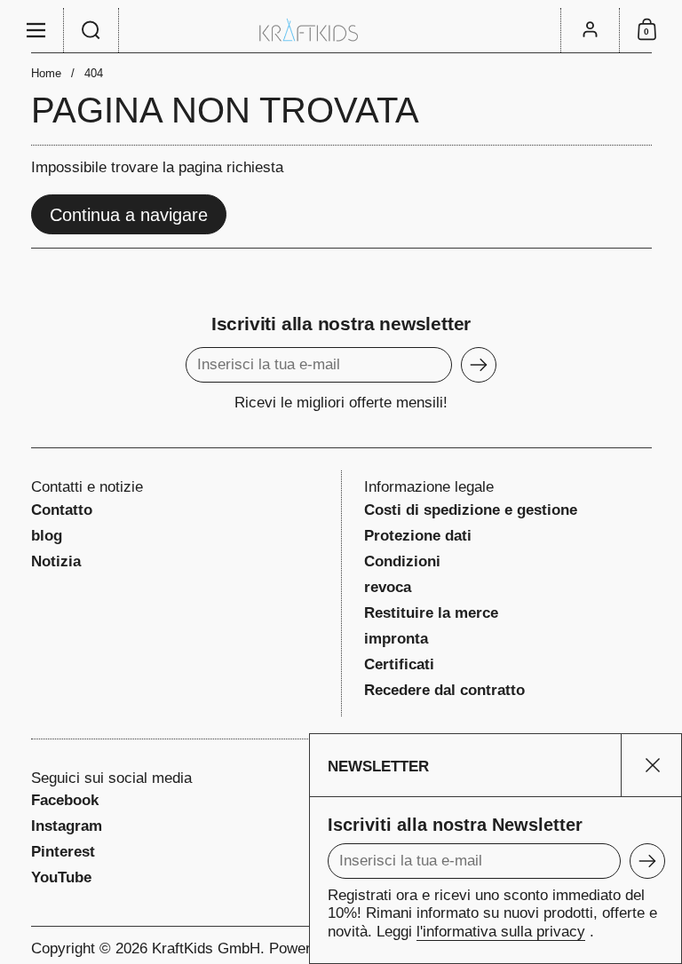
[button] (91, 30)
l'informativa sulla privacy (500, 931)
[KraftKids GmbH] (341, 30)
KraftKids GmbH (206, 948)
